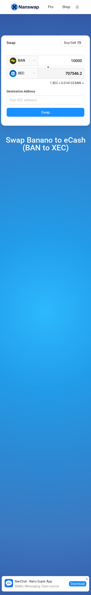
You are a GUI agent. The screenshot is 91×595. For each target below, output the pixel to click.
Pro (50, 7)
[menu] (59, 7)
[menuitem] (51, 7)
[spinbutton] (61, 60)
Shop (66, 7)
